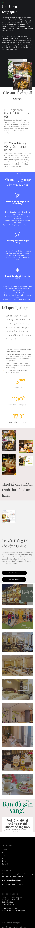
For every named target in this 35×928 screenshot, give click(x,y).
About (4, 852)
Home (4, 849)
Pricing (4, 855)
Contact (5, 864)
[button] (32, 2)
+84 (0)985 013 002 (11, 908)
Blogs (4, 861)
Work (4, 858)
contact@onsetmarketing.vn (14, 910)
